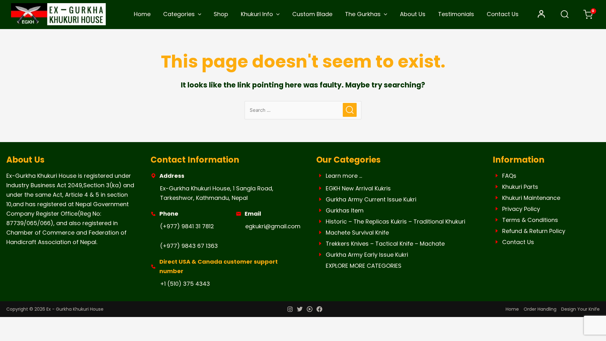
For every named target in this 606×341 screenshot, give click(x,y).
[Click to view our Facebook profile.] (319, 310)
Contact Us (503, 14)
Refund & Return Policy (533, 231)
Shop (221, 14)
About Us (412, 14)
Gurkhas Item (345, 210)
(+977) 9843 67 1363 (189, 246)
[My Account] (541, 14)
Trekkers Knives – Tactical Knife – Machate (385, 244)
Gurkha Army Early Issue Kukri (367, 255)
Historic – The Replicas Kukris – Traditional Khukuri (395, 221)
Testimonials (456, 14)
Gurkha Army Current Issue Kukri (371, 199)
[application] (198, 14)
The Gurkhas (363, 14)
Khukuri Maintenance (531, 198)
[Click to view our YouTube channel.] (309, 310)
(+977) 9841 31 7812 (187, 226)
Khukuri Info (257, 14)
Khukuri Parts (520, 187)
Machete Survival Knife (357, 232)
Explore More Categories (363, 266)
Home (142, 14)
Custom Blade (312, 14)
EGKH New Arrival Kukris (358, 188)
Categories (179, 14)
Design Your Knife (580, 309)
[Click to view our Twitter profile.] (299, 310)
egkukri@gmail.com (272, 226)
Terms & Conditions (530, 220)
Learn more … (344, 176)
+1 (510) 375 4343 (185, 284)
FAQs (509, 176)
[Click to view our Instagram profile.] (290, 310)
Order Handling (540, 309)
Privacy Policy (521, 209)
